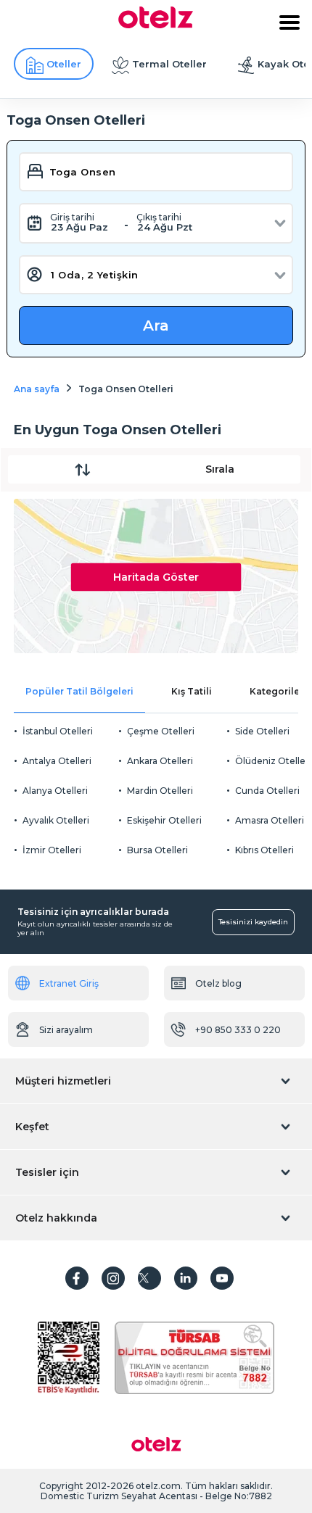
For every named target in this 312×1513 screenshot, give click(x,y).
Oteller (63, 64)
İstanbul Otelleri (57, 731)
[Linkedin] (185, 1278)
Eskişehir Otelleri (164, 820)
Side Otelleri (262, 731)
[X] (149, 1278)
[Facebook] (77, 1278)
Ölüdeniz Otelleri (273, 760)
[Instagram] (113, 1278)
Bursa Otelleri (157, 850)
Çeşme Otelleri (160, 731)
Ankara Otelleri (160, 760)
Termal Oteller (169, 64)
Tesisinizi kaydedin (253, 922)
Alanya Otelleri (55, 790)
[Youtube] (222, 1278)
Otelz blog (218, 983)
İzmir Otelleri (51, 850)
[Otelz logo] (156, 24)
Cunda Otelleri (267, 790)
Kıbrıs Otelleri (264, 850)
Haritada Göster (156, 576)
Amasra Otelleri (269, 820)
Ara (156, 325)
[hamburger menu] (289, 22)
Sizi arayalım (66, 1029)
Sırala (219, 469)
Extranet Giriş (69, 983)
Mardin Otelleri (160, 790)
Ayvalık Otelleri (55, 820)
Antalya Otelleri (56, 760)
